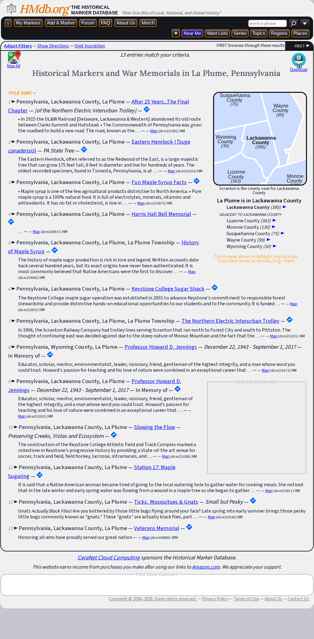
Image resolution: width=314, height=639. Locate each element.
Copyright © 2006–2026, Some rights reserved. (153, 599)
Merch (148, 22)
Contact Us (298, 599)
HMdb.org (43, 9)
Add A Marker (61, 22)
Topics (258, 33)
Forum (87, 22)
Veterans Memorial (156, 528)
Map (154, 130)
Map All (13, 63)
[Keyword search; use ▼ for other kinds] (293, 23)
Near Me (192, 33)
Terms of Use (246, 599)
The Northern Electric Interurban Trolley (230, 321)
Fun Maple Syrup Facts (159, 182)
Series (240, 33)
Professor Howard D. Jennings (160, 347)
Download (298, 69)
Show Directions (53, 46)
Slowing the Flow (154, 427)
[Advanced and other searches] (304, 23)
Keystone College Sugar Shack (168, 288)
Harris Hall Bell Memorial (161, 214)
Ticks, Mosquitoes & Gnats (166, 502)
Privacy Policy (215, 599)
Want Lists (217, 33)
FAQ (105, 22)
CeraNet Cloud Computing (109, 557)
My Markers (28, 22)
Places (300, 33)
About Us (126, 22)
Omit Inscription (90, 46)
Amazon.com (206, 566)
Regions (279, 33)
